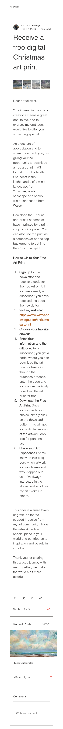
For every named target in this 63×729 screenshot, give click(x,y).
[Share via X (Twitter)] (23, 598)
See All (46, 623)
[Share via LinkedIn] (32, 598)
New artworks (23, 663)
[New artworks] (33, 643)
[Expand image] (17, 84)
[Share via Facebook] (14, 598)
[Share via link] (40, 598)
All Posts (14, 6)
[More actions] (48, 27)
